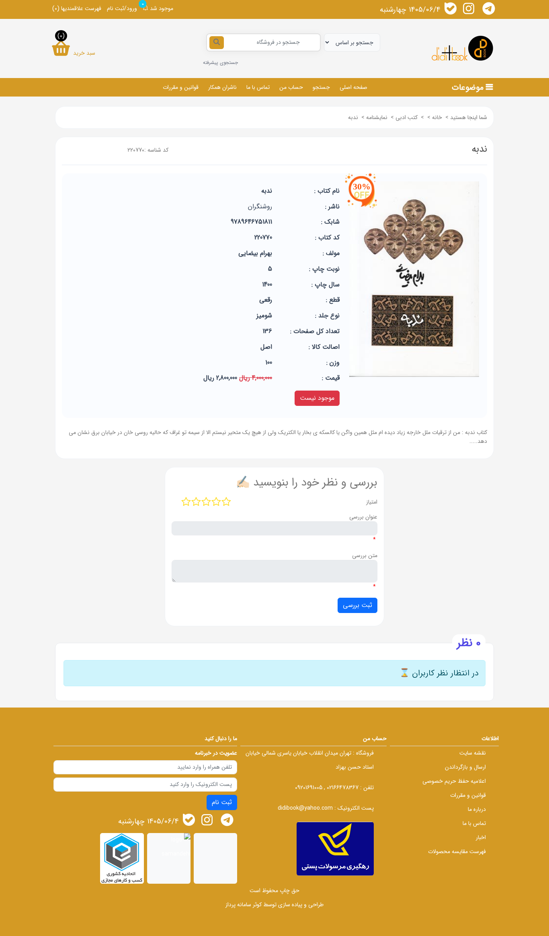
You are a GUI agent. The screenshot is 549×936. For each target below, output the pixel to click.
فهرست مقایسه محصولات (457, 851)
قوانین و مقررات (181, 87)
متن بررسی (364, 555)
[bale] (451, 8)
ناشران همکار (222, 87)
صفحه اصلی (353, 87)
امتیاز (371, 502)
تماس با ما (258, 87)
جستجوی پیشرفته (220, 62)
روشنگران (260, 207)
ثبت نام (222, 802)
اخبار (481, 837)
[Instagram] (469, 8)
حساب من (291, 87)
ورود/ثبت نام (122, 8)
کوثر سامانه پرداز (243, 904)
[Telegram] (489, 8)
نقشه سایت (472, 753)
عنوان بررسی (363, 516)
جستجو (321, 87)
